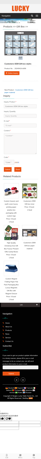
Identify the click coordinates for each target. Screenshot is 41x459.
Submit (7, 169)
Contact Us (9, 341)
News (7, 334)
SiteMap (25, 398)
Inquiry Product (10, 102)
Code (6, 157)
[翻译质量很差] (8, 419)
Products (7, 26)
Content (7, 131)
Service (8, 338)
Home (7, 323)
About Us (8, 327)
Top (33, 457)
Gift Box (20, 26)
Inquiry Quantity (10, 111)
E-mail (7, 121)
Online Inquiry (13, 73)
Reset (18, 169)
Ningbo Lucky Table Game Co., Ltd (25, 396)
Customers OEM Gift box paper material (30, 246)
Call (6, 457)
